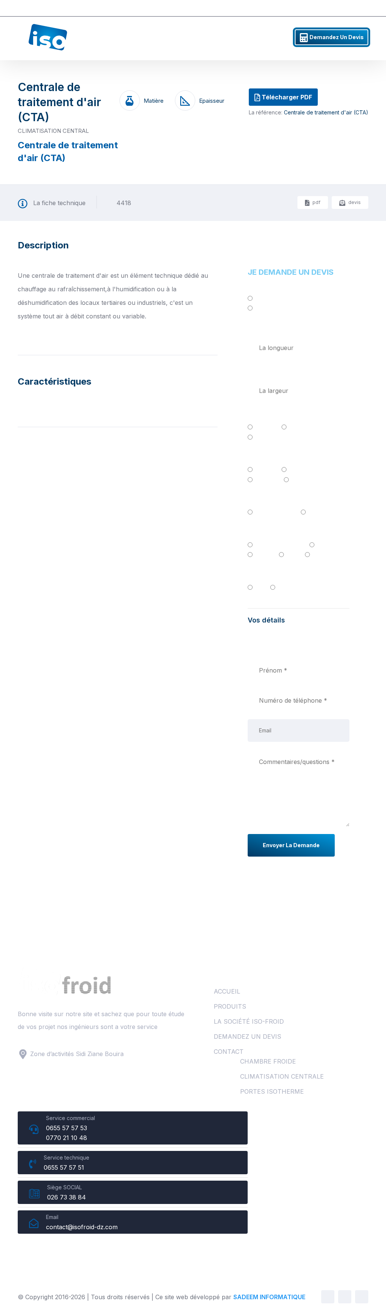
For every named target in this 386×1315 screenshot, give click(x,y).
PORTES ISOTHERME (272, 1091)
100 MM (300, 427)
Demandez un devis (336, 37)
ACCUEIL (227, 991)
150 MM (302, 479)
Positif (264, 299)
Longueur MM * (271, 328)
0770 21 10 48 (66, 1137)
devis (354, 202)
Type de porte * (270, 286)
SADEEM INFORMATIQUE (269, 1297)
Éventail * (261, 414)
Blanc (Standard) (278, 544)
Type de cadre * (271, 499)
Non (283, 587)
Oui (259, 587)
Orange (326, 544)
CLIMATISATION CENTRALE (282, 1076)
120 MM (265, 437)
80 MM (264, 427)
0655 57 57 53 (287, 8)
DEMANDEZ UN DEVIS (247, 1036)
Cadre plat (322, 512)
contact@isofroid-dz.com (82, 1227)
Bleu (292, 555)
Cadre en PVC (274, 512)
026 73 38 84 (66, 1197)
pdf (315, 202)
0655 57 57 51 (344, 8)
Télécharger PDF (286, 97)
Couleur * (262, 532)
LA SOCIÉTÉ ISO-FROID (249, 1021)
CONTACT (229, 1051)
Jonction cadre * (272, 457)
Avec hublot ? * (270, 574)
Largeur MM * (268, 371)
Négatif (265, 309)
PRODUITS (230, 1006)
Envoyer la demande (291, 845)
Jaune (263, 555)
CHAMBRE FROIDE (268, 1061)
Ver (317, 555)
